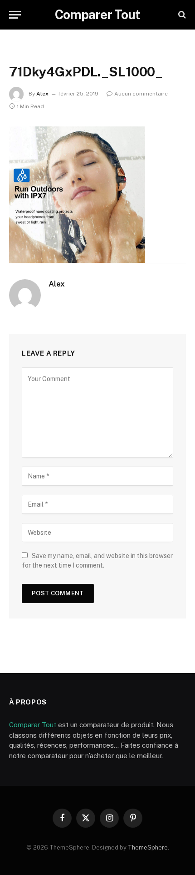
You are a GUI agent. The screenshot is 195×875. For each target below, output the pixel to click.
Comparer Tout (32, 725)
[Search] (181, 15)
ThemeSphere (148, 847)
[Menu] (15, 15)
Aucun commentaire (141, 94)
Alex (42, 94)
